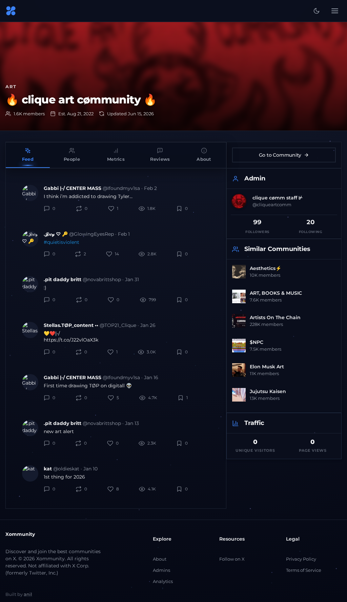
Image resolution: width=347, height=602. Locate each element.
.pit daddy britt (62, 279)
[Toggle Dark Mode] (316, 11)
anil (28, 594)
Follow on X (232, 559)
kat (48, 469)
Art (11, 86)
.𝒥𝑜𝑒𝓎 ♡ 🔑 (56, 234)
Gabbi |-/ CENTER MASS (72, 188)
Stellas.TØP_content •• (71, 325)
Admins (161, 570)
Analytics (163, 581)
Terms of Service (303, 570)
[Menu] (335, 11)
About (159, 559)
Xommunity (20, 534)
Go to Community (280, 155)
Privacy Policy (301, 559)
